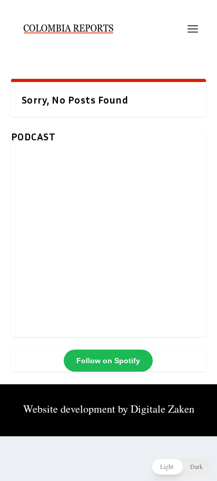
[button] (181, 467)
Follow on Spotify (108, 360)
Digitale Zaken (162, 409)
